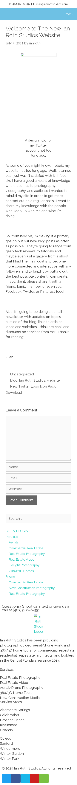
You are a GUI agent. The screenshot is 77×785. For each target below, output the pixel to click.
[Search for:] (38, 518)
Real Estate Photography (27, 554)
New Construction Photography (32, 588)
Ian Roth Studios (32, 380)
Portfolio (12, 537)
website (53, 380)
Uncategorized (22, 374)
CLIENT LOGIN (17, 531)
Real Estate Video (21, 559)
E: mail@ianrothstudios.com (50, 4)
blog (13, 380)
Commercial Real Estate (26, 548)
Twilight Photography (24, 565)
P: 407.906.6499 (19, 4)
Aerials (13, 542)
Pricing (10, 576)
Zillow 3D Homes (21, 571)
